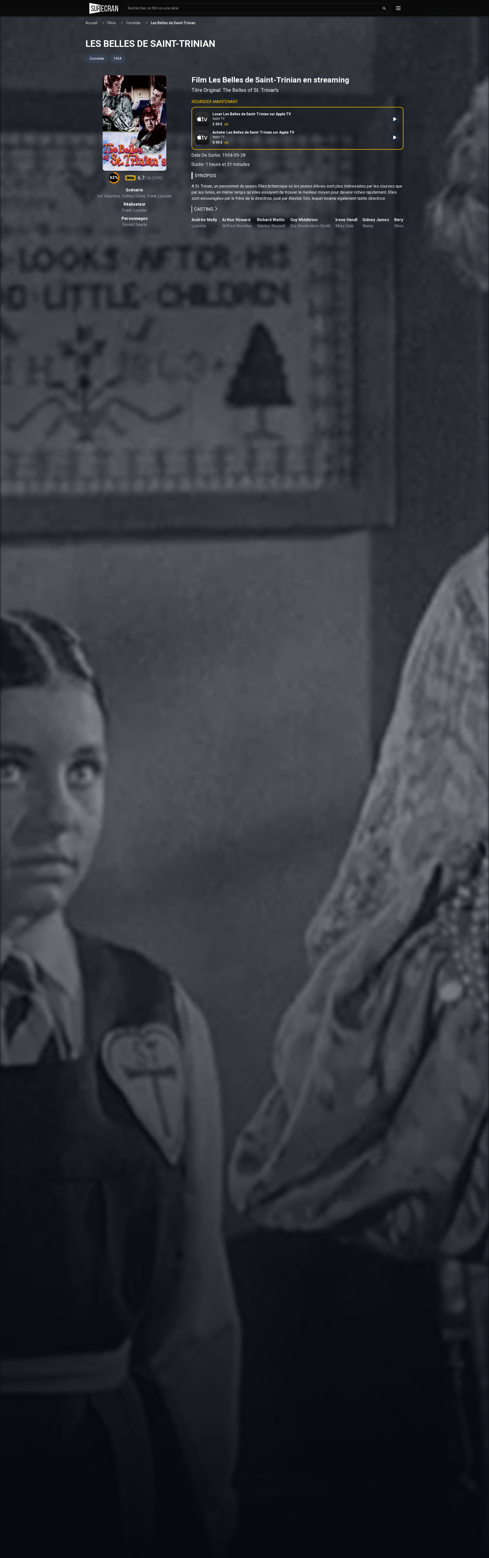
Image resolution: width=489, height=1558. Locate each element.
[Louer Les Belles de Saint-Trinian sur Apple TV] (395, 119)
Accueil (91, 23)
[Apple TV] (395, 137)
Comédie (133, 23)
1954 (117, 58)
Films (111, 23)
